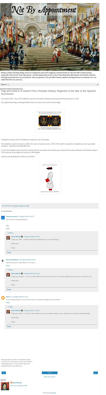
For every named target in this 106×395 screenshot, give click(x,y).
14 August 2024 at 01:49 (31, 273)
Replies (10, 233)
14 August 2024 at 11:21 (20, 297)
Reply (8, 228)
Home (49, 373)
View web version (49, 377)
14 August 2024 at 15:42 (31, 310)
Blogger (53, 393)
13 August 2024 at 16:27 (26, 216)
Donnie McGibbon (12, 260)
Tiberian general (11, 216)
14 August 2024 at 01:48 (31, 236)
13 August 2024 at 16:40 (27, 260)
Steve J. (9, 297)
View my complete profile (19, 385)
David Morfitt (15, 236)
